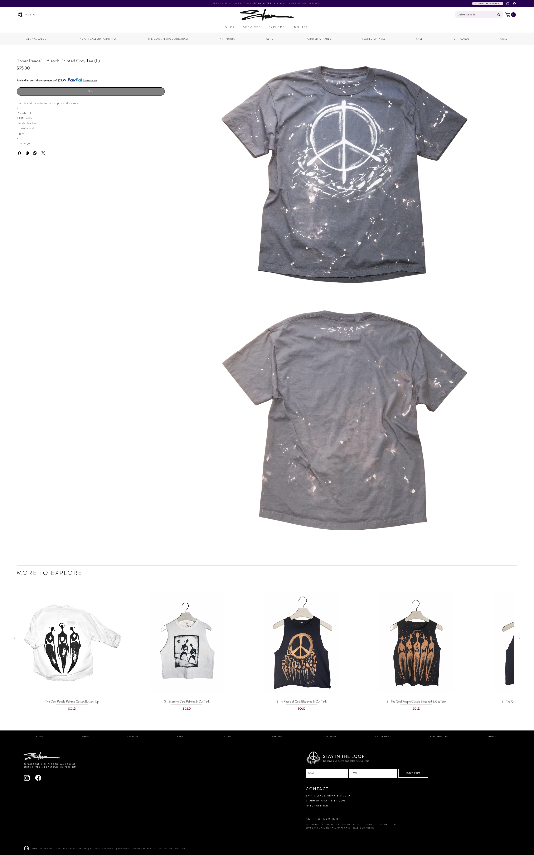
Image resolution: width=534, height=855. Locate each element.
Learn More (90, 80)
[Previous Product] (14, 638)
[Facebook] (514, 3)
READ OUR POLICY (363, 828)
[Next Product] (519, 638)
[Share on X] (43, 153)
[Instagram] (507, 3)
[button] (511, 14)
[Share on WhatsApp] (35, 153)
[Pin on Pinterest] (27, 153)
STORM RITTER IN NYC (267, 3)
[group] (267, 649)
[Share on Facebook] (19, 153)
